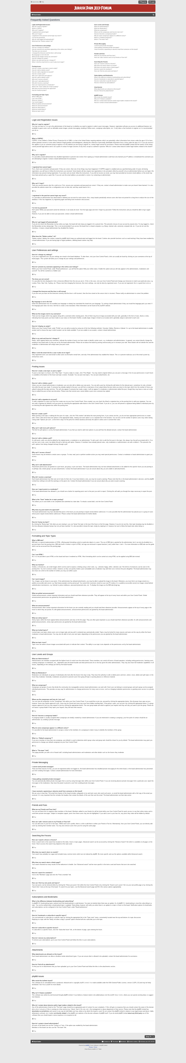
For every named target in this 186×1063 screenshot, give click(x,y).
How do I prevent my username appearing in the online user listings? (52, 49)
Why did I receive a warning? (40, 83)
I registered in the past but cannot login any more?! (46, 35)
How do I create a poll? (38, 74)
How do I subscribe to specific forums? (105, 81)
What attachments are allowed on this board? (107, 89)
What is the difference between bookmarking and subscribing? (112, 77)
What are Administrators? (101, 26)
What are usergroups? (100, 30)
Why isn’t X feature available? (103, 99)
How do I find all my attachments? (104, 91)
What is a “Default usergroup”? (103, 37)
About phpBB (46, 984)
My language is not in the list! (40, 55)
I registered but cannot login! (40, 32)
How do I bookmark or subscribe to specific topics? (109, 79)
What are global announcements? (42, 104)
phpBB (102, 305)
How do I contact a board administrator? (105, 102)
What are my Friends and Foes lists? (104, 55)
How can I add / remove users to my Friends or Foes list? (110, 57)
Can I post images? (37, 102)
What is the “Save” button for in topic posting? (45, 86)
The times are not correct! (39, 51)
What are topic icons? (38, 111)
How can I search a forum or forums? (105, 63)
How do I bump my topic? (39, 90)
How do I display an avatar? (40, 58)
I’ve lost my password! (38, 37)
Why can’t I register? (38, 30)
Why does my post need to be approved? (44, 88)
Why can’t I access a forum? (40, 79)
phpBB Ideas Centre (116, 995)
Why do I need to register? (39, 26)
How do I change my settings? (41, 47)
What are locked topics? (39, 109)
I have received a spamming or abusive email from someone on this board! (116, 49)
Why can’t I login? (37, 34)
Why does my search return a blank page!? (106, 67)
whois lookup (40, 1009)
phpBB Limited (84, 982)
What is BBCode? (37, 96)
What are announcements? (40, 105)
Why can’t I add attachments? (40, 81)
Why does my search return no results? (105, 65)
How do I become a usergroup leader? (105, 34)
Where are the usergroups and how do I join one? (108, 32)
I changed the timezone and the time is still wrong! (46, 53)
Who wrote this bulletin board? (103, 97)
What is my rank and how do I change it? (44, 60)
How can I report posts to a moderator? (43, 85)
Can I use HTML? (37, 98)
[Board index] (93, 8)
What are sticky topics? (38, 107)
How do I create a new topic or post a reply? (44, 68)
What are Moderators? (100, 28)
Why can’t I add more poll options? (42, 75)
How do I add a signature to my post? (43, 72)
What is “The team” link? (101, 39)
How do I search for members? (103, 69)
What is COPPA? (37, 28)
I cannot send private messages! (103, 45)
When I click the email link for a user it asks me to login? (48, 62)
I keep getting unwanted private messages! (106, 47)
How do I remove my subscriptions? (104, 82)
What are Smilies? (37, 100)
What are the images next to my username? (44, 56)
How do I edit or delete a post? (41, 70)
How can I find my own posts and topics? (106, 71)
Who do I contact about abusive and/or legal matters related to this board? (115, 100)
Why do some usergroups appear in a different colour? (110, 35)
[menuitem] (41, 2)
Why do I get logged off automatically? (43, 39)
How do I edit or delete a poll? (40, 77)
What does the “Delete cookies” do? (42, 41)
